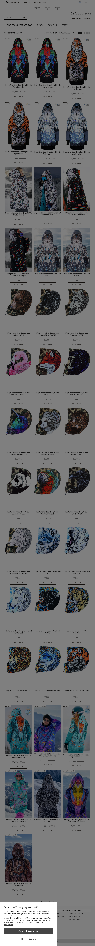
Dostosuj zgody (28, 939)
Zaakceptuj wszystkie (28, 931)
